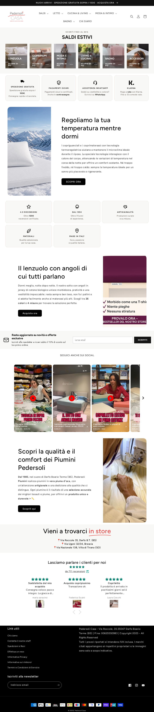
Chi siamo (12, 635)
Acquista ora (30, 313)
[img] (76, 567)
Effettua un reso (16, 651)
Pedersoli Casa (80, 711)
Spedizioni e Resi (16, 646)
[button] (43, 13)
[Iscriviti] (58, 685)
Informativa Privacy (17, 657)
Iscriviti (142, 339)
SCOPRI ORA (73, 181)
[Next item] (143, 398)
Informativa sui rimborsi (20, 662)
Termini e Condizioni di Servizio (23, 667)
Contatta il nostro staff (19, 641)
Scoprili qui (29, 508)
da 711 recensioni (75, 571)
